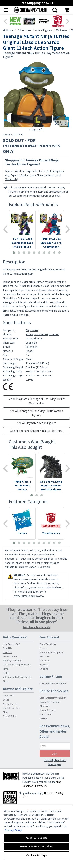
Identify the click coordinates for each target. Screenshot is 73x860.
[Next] (67, 20)
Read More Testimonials (36, 627)
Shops (6, 699)
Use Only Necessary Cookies (36, 846)
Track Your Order (48, 644)
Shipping (44, 668)
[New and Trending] (15, 21)
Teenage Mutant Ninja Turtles (42, 334)
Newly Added (9, 703)
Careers (43, 718)
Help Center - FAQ (11, 644)
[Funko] (43, 21)
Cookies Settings (36, 855)
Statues (25, 175)
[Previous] (5, 20)
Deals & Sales (9, 716)
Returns (43, 648)
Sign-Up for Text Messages (55, 762)
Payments (44, 664)
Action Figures (55, 171)
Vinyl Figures (12, 175)
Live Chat (7, 652)
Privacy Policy (13, 830)
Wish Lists (44, 656)
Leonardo (31, 342)
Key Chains (38, 175)
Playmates (32, 330)
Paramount (32, 346)
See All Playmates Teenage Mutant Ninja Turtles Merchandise (37, 401)
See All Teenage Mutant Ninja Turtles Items (36, 431)
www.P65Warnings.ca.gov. (29, 595)
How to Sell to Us (47, 710)
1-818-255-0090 (10, 656)
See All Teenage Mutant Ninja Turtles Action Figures (36, 413)
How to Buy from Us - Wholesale (50, 703)
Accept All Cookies (36, 838)
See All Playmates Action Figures (36, 423)
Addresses (45, 660)
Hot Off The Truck (11, 707)
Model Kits (11, 179)
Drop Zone (8, 695)
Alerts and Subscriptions (51, 652)
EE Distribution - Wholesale (53, 683)
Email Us (7, 648)
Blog (5, 712)
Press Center (46, 714)
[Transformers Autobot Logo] (58, 21)
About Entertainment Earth (53, 697)
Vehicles (50, 175)
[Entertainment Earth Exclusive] (29, 21)
